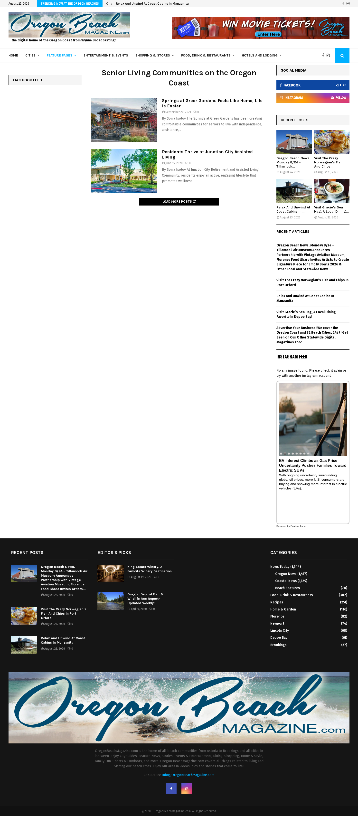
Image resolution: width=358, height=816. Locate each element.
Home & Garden (283, 609)
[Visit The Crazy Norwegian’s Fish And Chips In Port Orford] (331, 142)
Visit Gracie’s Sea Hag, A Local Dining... (331, 209)
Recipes (276, 602)
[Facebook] (343, 3)
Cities (30, 55)
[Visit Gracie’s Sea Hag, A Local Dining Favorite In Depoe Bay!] (331, 191)
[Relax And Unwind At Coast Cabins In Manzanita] (294, 191)
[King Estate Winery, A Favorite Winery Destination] (110, 573)
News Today (279, 567)
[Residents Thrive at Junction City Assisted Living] (124, 171)
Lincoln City (279, 630)
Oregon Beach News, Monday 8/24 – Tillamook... (293, 162)
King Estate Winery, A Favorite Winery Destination (149, 569)
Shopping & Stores (152, 55)
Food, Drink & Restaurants (206, 55)
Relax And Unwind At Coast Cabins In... (293, 209)
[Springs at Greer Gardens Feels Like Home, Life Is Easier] (124, 120)
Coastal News (286, 581)
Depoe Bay (278, 638)
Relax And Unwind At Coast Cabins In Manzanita (152, 3)
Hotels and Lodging (260, 55)
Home (13, 55)
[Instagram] (348, 3)
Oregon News (285, 574)
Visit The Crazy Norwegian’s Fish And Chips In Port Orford (63, 613)
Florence (277, 616)
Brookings (278, 645)
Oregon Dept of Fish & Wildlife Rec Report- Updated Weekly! (145, 598)
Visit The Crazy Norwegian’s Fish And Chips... (328, 162)
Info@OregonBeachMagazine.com (188, 775)
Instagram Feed (291, 356)
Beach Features (287, 588)
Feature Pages (59, 55)
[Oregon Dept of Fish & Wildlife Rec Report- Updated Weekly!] (110, 601)
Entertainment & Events (106, 55)
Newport (277, 623)
